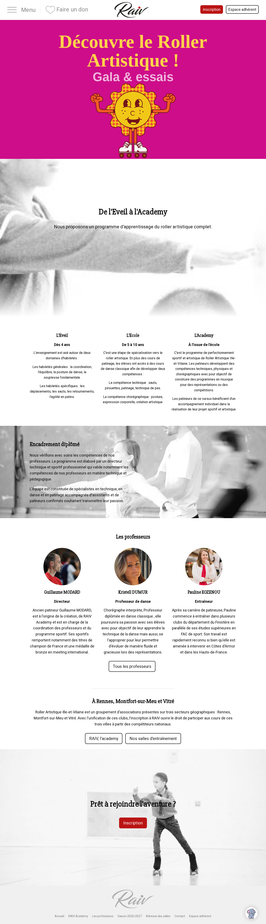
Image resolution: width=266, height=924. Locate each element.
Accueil (59, 916)
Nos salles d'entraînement (153, 738)
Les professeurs (102, 916)
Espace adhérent (242, 9)
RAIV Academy (78, 916)
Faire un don (71, 9)
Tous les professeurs (132, 666)
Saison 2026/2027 (130, 916)
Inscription (211, 9)
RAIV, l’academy (103, 738)
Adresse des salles (158, 916)
